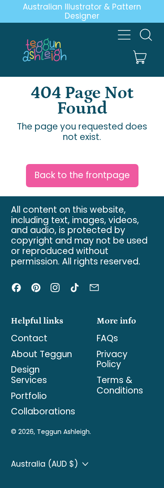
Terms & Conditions (120, 385)
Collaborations (43, 411)
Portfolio (29, 396)
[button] (145, 34)
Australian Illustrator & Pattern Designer (82, 11)
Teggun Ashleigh (63, 431)
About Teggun (41, 354)
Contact (29, 338)
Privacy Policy (112, 359)
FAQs (107, 338)
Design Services (29, 375)
